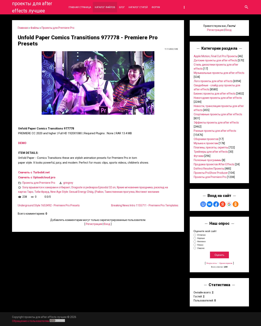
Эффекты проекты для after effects (216, 122)
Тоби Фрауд (41, 191)
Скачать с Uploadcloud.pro (36, 177)
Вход (107, 224)
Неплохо (201, 241)
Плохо (200, 245)
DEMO (22, 143)
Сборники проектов (206, 139)
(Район (99, 191)
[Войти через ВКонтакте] (209, 204)
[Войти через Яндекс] (222, 204)
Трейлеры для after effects (211, 151)
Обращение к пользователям (30, 321)
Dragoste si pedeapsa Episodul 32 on (93, 187)
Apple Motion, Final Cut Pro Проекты (215, 56)
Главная (23, 27)
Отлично (201, 235)
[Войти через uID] (203, 204)
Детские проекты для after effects (215, 60)
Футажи (199, 155)
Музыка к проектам (206, 143)
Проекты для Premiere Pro (57, 27)
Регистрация (94, 224)
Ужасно (200, 248)
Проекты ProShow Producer (211, 172)
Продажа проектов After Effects (214, 164)
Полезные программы (207, 160)
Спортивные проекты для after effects (218, 114)
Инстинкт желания (147, 191)
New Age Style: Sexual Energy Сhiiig (71, 191)
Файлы (34, 27)
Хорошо (201, 238)
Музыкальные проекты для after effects (219, 72)
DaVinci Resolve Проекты (209, 168)
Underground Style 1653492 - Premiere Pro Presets (49, 205)
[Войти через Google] (229, 204)
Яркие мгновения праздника (135, 187)
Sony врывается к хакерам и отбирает (46, 187)
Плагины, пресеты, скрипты (211, 147)
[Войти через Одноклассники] (235, 204)
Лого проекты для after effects (213, 81)
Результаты (211, 263)
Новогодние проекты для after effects (218, 97)
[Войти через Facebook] (216, 204)
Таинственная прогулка (120, 191)
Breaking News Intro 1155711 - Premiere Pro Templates (144, 205)
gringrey (68, 182)
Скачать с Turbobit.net (34, 172)
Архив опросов (225, 263)
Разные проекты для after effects (215, 130)
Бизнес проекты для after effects (215, 93)
